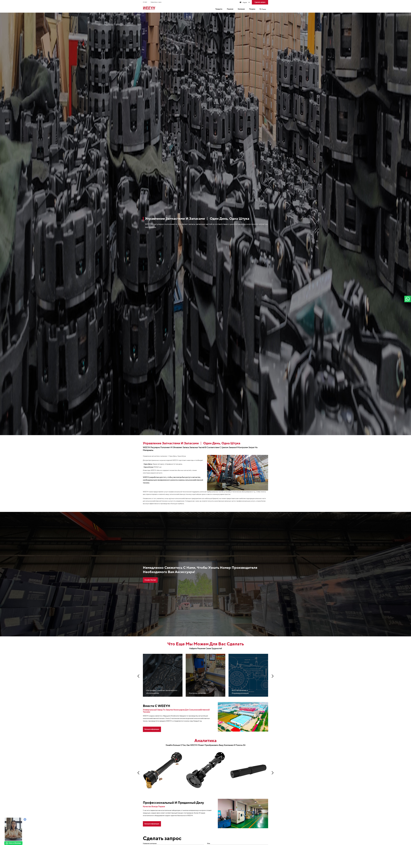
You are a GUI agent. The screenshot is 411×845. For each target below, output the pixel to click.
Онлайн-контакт (150, 580)
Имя (208, 843)
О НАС (145, 2)
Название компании (150, 843)
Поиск (263, 9)
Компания (241, 9)
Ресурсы (252, 9)
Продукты (218, 9)
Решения (230, 9)
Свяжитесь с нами (156, 2)
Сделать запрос (260, 2)
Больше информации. (151, 729)
